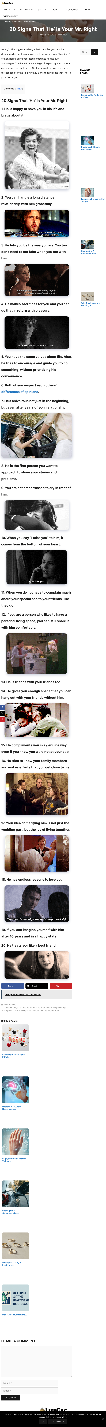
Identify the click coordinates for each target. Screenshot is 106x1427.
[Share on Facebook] (2, 707)
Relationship (30, 21)
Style (41, 10)
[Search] (94, 52)
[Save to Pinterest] (2, 719)
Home (8, 21)
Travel (86, 10)
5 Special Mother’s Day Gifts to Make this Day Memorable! (31, 1010)
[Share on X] (2, 713)
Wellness (25, 10)
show (19, 89)
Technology (72, 10)
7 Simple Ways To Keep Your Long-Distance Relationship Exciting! (35, 1007)
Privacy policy (57, 1422)
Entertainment (10, 16)
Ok (43, 1422)
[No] (102, 1419)
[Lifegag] (7, 3)
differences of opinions (19, 392)
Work (54, 10)
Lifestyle (7, 10)
